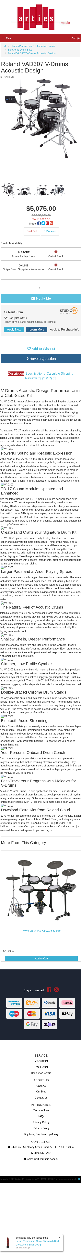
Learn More (36, 329)
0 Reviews (50, 231)
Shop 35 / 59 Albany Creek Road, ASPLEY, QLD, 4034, (42, 1147)
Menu (9, 38)
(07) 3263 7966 (42, 1153)
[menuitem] (39, 223)
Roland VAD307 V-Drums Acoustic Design (31, 53)
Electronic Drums (45, 46)
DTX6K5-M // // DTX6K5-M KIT (41, 931)
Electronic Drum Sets (20, 49)
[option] (41, 118)
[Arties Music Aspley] (40, 17)
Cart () (75, 38)
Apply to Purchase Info (64, 329)
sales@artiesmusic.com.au (42, 1159)
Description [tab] (16, 373)
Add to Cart (41, 958)
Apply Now (14, 329)
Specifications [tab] (35, 373)
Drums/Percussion (21, 46)
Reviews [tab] (31, 378)
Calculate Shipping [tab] (60, 373)
